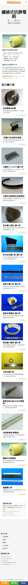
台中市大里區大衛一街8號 (13, 511)
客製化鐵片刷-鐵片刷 (12, 284)
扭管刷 (4, 542)
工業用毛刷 (5, 537)
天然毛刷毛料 (16, 55)
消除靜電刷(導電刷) (11, 432)
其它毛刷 (5, 548)
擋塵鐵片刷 (7, 487)
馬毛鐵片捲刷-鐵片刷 (12, 225)
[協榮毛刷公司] (14, 2)
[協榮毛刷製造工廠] (9, 20)
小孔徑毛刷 (5, 545)
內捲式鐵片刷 (8, 372)
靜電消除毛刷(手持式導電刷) (13, 402)
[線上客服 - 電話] (4, 583)
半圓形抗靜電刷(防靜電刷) (14, 196)
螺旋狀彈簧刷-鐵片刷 (12, 313)
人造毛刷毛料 (8, 55)
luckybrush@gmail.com (13, 515)
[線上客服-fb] (23, 583)
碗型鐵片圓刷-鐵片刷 (12, 342)
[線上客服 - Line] (14, 583)
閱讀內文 (23, 115)
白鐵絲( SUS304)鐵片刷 (13, 167)
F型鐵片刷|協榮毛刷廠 (12, 137)
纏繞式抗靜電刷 (9, 458)
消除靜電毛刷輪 (9, 108)
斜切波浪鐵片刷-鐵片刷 (12, 255)
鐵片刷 (4, 539)
